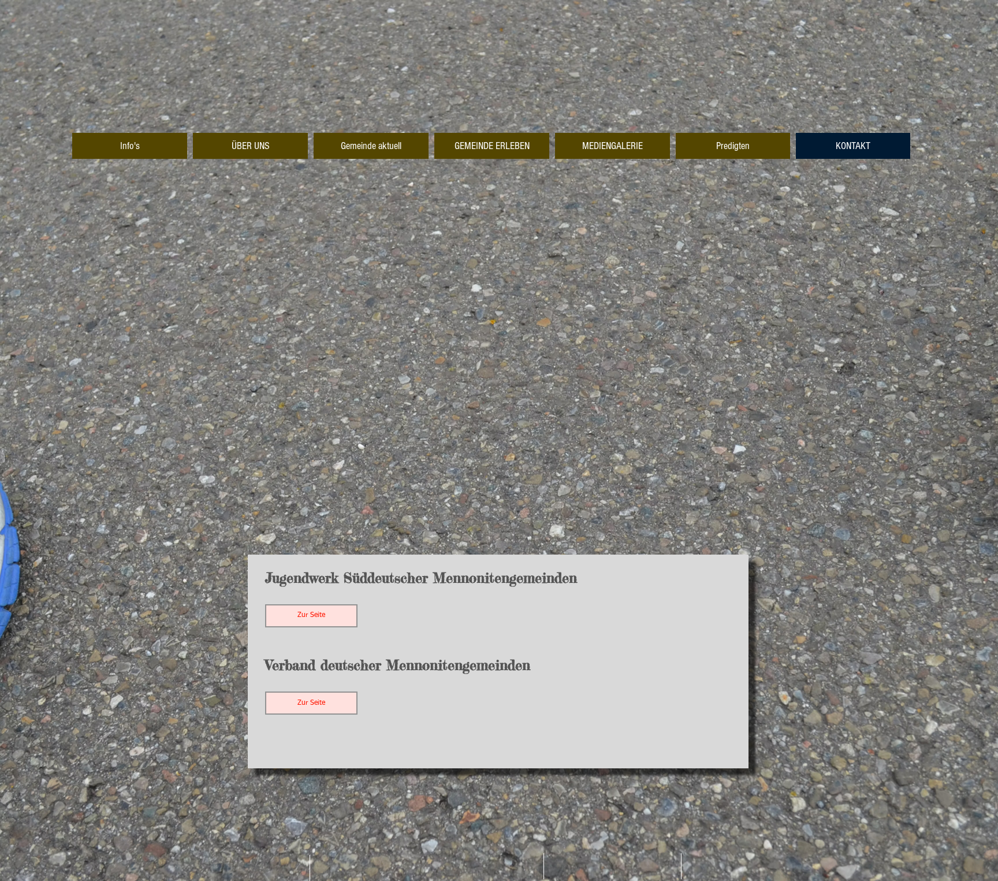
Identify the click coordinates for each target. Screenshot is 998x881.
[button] (311, 615)
